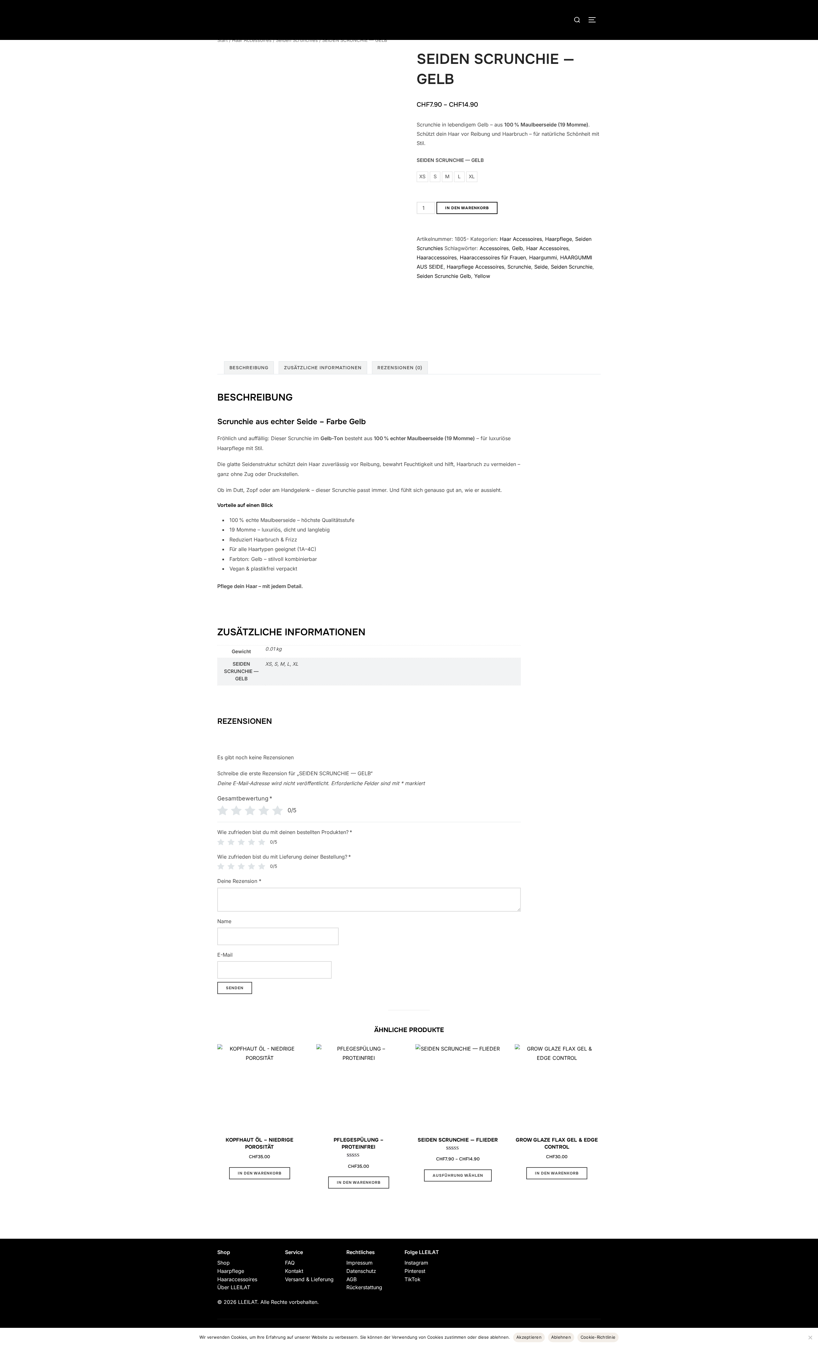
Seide (541, 267)
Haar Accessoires (252, 40)
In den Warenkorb (467, 207)
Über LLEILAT (233, 1287)
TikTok (413, 1279)
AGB (351, 1279)
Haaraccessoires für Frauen (493, 257)
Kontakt (294, 1271)
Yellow (482, 276)
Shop (223, 1262)
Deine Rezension (239, 881)
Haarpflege (558, 239)
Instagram (416, 1262)
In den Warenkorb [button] (260, 1173)
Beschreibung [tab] (248, 368)
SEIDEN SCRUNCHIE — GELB (450, 160)
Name (224, 921)
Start (222, 40)
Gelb (517, 248)
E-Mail (225, 955)
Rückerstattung (364, 1287)
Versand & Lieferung (309, 1279)
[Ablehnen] (810, 1337)
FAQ (290, 1262)
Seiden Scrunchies (297, 40)
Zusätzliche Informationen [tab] (323, 368)
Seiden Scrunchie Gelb (444, 276)
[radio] (422, 177)
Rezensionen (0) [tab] (399, 368)
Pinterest (415, 1271)
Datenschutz (361, 1271)
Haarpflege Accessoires (475, 267)
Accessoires (494, 248)
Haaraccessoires (437, 257)
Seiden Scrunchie (571, 267)
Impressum (359, 1262)
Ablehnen (561, 1337)
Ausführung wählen (458, 1175)
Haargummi (543, 257)
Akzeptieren (529, 1337)
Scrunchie (519, 267)
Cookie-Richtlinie (598, 1337)
